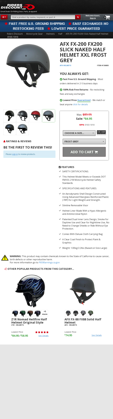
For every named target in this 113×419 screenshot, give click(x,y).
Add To (83, 152)
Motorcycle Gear (34, 33)
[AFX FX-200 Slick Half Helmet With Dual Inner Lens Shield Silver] (22, 129)
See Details (43, 335)
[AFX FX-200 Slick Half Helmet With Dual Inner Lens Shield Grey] (29, 74)
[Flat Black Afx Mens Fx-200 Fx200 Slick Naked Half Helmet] (22, 116)
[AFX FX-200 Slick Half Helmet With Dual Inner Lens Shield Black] (9, 129)
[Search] (78, 17)
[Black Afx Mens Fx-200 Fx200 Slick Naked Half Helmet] (9, 116)
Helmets (50, 33)
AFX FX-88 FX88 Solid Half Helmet (82, 320)
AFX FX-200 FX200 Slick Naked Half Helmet (87, 33)
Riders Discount (15, 33)
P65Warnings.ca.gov (49, 262)
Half (60, 33)
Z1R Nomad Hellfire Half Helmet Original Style (29, 320)
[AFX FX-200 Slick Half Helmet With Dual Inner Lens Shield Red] (35, 116)
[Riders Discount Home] (18, 7)
